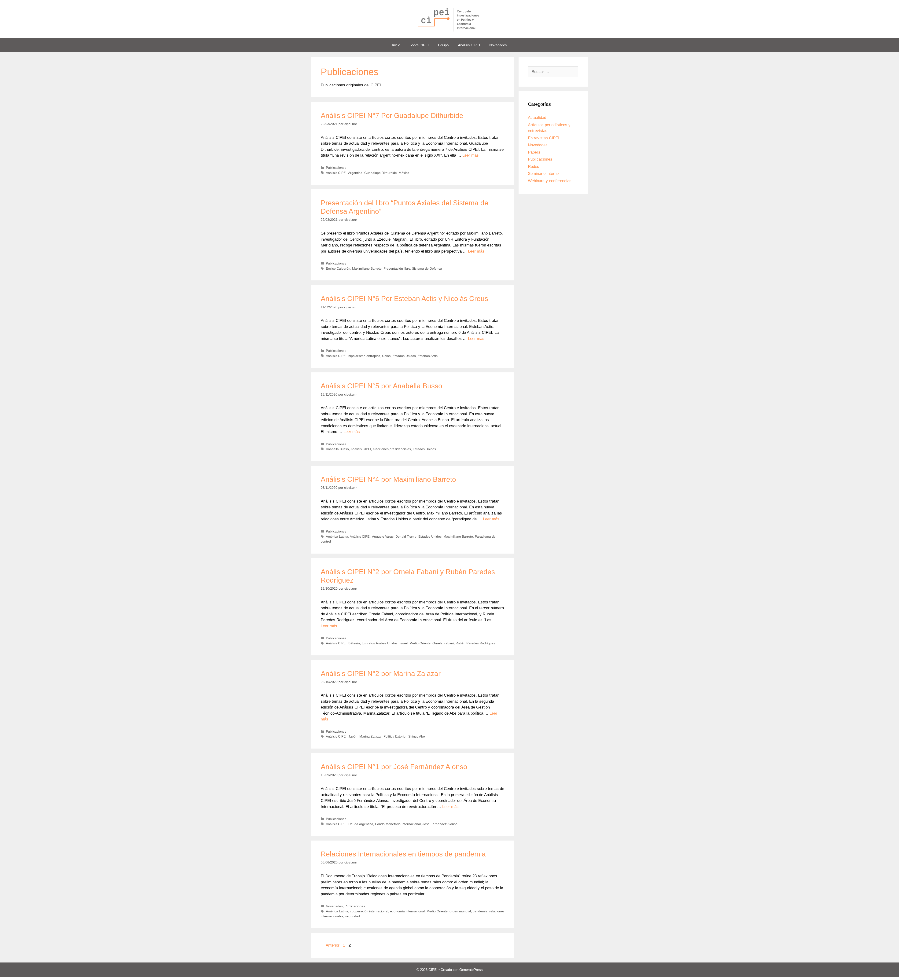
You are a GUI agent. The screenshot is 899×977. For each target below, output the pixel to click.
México (404, 173)
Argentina (355, 173)
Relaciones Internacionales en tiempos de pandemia (403, 854)
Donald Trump (405, 536)
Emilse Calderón (338, 268)
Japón (352, 736)
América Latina (337, 536)
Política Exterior (394, 736)
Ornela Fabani (443, 643)
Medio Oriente (420, 643)
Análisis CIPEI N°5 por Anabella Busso (381, 386)
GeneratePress (471, 970)
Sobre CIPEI (419, 45)
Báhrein (354, 643)
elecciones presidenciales (392, 449)
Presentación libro (396, 268)
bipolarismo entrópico (364, 356)
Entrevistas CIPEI (543, 138)
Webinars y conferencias (549, 181)
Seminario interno (543, 173)
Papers (534, 152)
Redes (533, 166)
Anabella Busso (337, 449)
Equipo (443, 45)
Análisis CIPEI (469, 45)
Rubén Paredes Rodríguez (475, 643)
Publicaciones (336, 167)
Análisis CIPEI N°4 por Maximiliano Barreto (388, 479)
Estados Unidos (404, 356)
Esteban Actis (428, 356)
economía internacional (407, 911)
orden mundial (460, 911)
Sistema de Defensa (427, 268)
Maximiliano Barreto (367, 268)
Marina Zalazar (370, 736)
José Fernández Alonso (440, 824)
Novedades (498, 45)
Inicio (396, 45)
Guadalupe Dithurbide (380, 173)
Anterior (330, 945)
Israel (403, 643)
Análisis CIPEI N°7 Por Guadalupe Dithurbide (392, 115)
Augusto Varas (383, 536)
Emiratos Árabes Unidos (380, 643)
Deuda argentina (360, 824)
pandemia (480, 911)
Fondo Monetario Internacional (398, 824)
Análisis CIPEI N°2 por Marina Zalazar (381, 673)
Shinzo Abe (416, 736)
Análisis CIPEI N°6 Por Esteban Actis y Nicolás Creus (404, 298)
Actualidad (537, 117)
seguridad (352, 916)
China (386, 356)
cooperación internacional (369, 911)
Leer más (470, 155)
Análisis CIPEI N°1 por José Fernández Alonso (394, 767)
